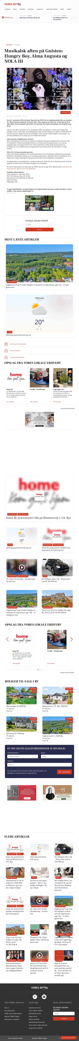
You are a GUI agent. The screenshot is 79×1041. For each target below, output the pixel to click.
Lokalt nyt (40, 9)
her (33, 191)
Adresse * (10, 761)
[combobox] (8, 765)
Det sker (30, 9)
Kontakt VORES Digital (12, 1016)
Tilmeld (39, 229)
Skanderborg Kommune (37, 1022)
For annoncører (9, 1011)
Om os (6, 1008)
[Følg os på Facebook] (35, 996)
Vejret (69, 9)
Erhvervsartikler (34, 1019)
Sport (62, 9)
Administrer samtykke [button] (11, 1019)
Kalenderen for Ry (35, 1014)
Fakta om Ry (33, 1016)
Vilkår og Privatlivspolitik (13, 1014)
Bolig (15, 9)
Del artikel (64, 112)
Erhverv (22, 9)
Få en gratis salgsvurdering (38, 1025)
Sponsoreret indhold (36, 1028)
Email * (43, 753)
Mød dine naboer (51, 9)
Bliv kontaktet (64, 772)
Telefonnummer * (13, 753)
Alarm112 (7, 9)
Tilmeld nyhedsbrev (68, 1038)
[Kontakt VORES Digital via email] (44, 996)
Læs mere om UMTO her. (27, 169)
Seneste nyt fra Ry (35, 1008)
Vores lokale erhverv (35, 1011)
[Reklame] (39, 203)
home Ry (9, 711)
